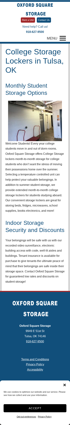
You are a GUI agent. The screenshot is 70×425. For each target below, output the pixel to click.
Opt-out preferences (26, 416)
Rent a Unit (28, 20)
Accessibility (35, 369)
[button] (64, 385)
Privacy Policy (45, 416)
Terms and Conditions (35, 359)
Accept (35, 408)
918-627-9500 (35, 31)
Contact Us (44, 20)
